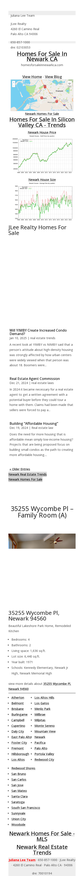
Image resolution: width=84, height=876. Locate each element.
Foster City (19, 743)
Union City (18, 819)
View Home (32, 76)
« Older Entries (19, 469)
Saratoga (18, 802)
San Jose (17, 785)
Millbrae (39, 714)
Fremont (17, 748)
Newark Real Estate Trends (27, 474)
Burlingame (19, 714)
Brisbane (17, 709)
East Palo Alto (21, 737)
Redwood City (44, 759)
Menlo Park (42, 709)
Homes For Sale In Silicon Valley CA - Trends (42, 122)
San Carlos (18, 779)
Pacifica (39, 743)
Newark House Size (42, 179)
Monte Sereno (44, 726)
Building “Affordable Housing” (33, 423)
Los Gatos (41, 703)
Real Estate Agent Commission (34, 378)
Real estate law (42, 428)
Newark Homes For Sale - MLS (42, 836)
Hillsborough (20, 754)
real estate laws (42, 383)
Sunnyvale (18, 813)
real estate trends (42, 338)
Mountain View (45, 731)
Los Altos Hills (44, 697)
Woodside (18, 824)
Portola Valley (44, 754)
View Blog (53, 76)
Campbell (17, 720)
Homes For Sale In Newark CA (42, 56)
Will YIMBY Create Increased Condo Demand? (38, 332)
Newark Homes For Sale (42, 114)
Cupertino (18, 726)
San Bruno (18, 774)
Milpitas (39, 720)
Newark (39, 737)
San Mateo (19, 791)
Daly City (17, 731)
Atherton (17, 697)
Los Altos (18, 759)
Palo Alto (40, 748)
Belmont (17, 703)
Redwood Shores (23, 768)
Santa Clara (19, 796)
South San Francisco (25, 808)
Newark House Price (42, 132)
